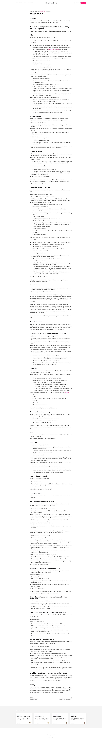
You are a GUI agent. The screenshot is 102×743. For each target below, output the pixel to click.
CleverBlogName (51, 3)
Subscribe (83, 2)
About (20, 2)
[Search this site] (74, 3)
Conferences (30, 2)
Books (25, 2)
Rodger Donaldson (35, 11)
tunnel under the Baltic (53, 49)
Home (17, 2)
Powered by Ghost (51, 737)
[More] (35, 3)
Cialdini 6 (66, 392)
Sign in (77, 2)
